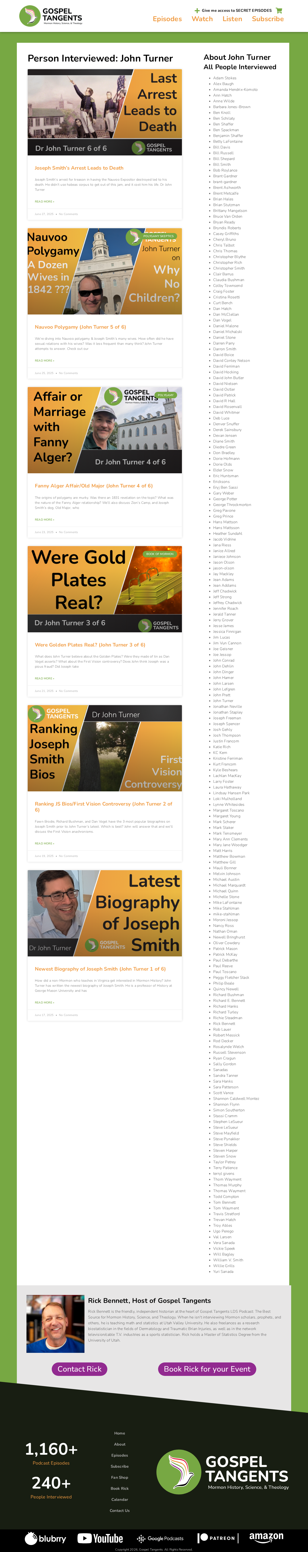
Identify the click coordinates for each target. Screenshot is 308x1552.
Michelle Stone (226, 896)
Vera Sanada (224, 1242)
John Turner (223, 700)
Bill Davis (221, 147)
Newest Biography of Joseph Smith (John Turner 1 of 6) (100, 969)
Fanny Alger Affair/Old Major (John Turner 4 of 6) (94, 485)
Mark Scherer (224, 822)
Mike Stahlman (226, 908)
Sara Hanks (223, 1081)
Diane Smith (224, 441)
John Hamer (223, 677)
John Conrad (223, 660)
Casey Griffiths (226, 233)
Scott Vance (223, 1093)
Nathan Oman (225, 931)
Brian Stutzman (226, 205)
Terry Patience (225, 1167)
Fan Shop (119, 1477)
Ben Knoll (222, 112)
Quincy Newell (226, 989)
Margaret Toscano (228, 810)
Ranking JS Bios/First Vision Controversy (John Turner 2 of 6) (104, 807)
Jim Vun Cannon (227, 643)
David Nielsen (225, 383)
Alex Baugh (223, 83)
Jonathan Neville (227, 706)
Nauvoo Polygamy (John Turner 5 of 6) (80, 327)
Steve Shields (225, 1144)
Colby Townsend (228, 285)
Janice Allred (224, 551)
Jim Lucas (221, 637)
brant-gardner (225, 182)
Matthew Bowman (229, 856)
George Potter (225, 499)
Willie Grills (224, 1266)
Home (119, 1433)
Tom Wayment (226, 1208)
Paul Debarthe (225, 960)
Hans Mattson (225, 522)
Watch (202, 19)
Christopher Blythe (229, 256)
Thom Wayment (227, 1179)
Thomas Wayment (229, 1191)
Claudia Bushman (228, 280)
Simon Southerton (229, 1110)
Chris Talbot (223, 245)
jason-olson (223, 568)
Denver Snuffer (226, 424)
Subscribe (268, 19)
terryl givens (224, 1173)
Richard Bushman (228, 995)
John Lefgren (224, 689)
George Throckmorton (232, 504)
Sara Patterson (225, 1087)
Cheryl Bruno (224, 239)
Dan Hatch (222, 308)
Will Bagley (223, 1254)
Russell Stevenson (229, 1052)
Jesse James (223, 625)
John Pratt (221, 695)
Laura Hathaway (227, 787)
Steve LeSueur (225, 1127)
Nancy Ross (223, 925)
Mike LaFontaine (227, 902)
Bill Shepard (224, 158)
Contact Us (120, 1510)
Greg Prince (223, 516)
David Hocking (226, 372)
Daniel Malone (226, 326)
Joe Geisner (223, 649)
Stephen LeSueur (228, 1121)
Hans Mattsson (226, 527)
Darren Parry (224, 343)
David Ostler (224, 389)
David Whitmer (226, 412)
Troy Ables (222, 1225)
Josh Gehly (222, 729)
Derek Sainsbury (227, 429)
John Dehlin (223, 666)
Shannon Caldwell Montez (236, 1098)
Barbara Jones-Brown (231, 107)
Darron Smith (224, 349)
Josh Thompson (227, 735)
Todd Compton (226, 1196)
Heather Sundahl (227, 533)
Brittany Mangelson (230, 210)
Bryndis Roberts (227, 228)
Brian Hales (223, 199)
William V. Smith (228, 1260)
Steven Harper (225, 1150)
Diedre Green (224, 447)
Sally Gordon (224, 1064)
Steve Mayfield (226, 1133)
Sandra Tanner (225, 1075)
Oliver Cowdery (226, 943)
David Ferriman (226, 366)
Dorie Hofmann (226, 458)
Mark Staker (223, 827)
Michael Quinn (225, 891)
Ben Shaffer (223, 124)
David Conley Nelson (231, 360)
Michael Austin (226, 879)
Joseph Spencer (226, 724)
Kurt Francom (224, 764)
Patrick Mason (225, 948)
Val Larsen (222, 1237)
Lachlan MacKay (227, 775)
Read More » (44, 201)
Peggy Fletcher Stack (231, 977)
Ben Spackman (226, 130)
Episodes (167, 19)
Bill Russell (223, 153)
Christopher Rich (227, 262)
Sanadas (220, 1069)
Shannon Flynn (226, 1104)
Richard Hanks (225, 1006)
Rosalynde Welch (228, 1046)
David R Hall (224, 401)
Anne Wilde (223, 101)
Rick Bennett (224, 1023)
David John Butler (228, 378)
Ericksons (221, 481)
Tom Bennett (224, 1202)
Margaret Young (226, 816)
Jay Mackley (223, 574)
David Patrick (224, 395)
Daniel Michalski (227, 331)
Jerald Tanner (224, 614)
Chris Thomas (225, 251)
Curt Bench (222, 303)
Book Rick (120, 1488)
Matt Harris (222, 850)
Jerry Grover (223, 620)
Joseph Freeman (227, 718)
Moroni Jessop (225, 920)
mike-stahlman (226, 914)
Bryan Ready (224, 222)
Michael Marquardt (229, 885)
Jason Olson (223, 562)
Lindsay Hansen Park (231, 793)
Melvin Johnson (226, 873)
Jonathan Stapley (228, 712)
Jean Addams (224, 585)
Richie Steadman (227, 1018)
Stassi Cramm (225, 1116)
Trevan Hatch (224, 1219)
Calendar (119, 1499)
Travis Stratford (226, 1214)
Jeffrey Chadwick (227, 602)
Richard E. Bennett (229, 1000)
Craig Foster (223, 291)
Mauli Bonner (225, 868)
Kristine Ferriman (228, 758)
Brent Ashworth (227, 187)
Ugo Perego (223, 1231)
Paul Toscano (225, 971)
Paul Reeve (223, 966)
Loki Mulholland (227, 798)
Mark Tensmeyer (227, 833)
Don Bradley (224, 453)
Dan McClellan (226, 314)
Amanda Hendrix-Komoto (235, 89)
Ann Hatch (222, 95)
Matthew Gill (224, 862)
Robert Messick (226, 1035)
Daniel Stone (224, 337)
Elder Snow (223, 470)
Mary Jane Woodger (230, 845)
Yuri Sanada (223, 1271)
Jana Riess (222, 545)
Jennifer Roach (225, 608)
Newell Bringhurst (229, 937)
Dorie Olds (222, 464)
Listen (232, 19)
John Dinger (223, 672)
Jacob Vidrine (224, 539)
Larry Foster (223, 781)
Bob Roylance (225, 170)
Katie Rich (222, 747)
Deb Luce (221, 418)
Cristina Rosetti (226, 297)
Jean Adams (223, 579)
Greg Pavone (224, 510)
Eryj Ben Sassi (225, 487)
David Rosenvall (227, 406)
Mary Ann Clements (230, 839)
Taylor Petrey (224, 1162)
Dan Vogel (222, 320)
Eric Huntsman (226, 476)
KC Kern (220, 752)
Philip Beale (223, 983)
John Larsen (223, 683)
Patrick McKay (225, 954)
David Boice (223, 354)
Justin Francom (226, 741)
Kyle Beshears (225, 770)
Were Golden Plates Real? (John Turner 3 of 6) (90, 644)
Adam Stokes (225, 78)
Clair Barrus (223, 274)
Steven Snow (224, 1156)
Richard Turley (225, 1012)
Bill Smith (222, 164)
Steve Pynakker (226, 1139)
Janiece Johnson (227, 556)
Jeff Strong (222, 597)
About (119, 1444)
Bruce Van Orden (227, 216)
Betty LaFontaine (228, 141)
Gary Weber (223, 493)
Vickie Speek (224, 1248)
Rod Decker (223, 1041)
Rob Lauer (222, 1029)
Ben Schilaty (224, 118)
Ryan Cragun (224, 1058)
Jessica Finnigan (227, 631)
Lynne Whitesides (228, 804)
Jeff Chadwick (225, 591)
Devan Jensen (225, 435)
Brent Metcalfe (225, 193)
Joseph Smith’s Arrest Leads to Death (79, 168)
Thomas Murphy (227, 1185)
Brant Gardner (225, 176)
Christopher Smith (229, 268)
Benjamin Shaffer (228, 135)
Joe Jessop (222, 654)
